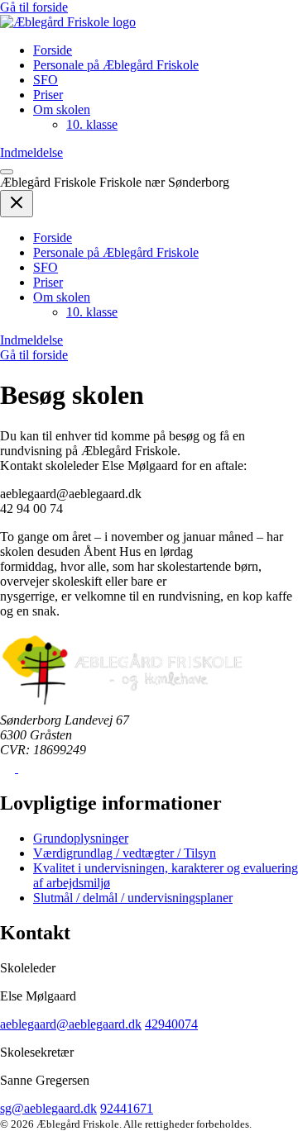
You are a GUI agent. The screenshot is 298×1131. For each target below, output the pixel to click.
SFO (45, 80)
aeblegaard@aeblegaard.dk (71, 1024)
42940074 (171, 1024)
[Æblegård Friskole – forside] (68, 22)
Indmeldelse (31, 152)
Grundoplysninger (80, 838)
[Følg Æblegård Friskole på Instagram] (25, 768)
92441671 (126, 1108)
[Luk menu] (16, 203)
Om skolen (61, 109)
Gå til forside (34, 7)
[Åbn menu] (6, 171)
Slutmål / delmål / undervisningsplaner (133, 898)
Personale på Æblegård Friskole (116, 65)
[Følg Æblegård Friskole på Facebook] (9, 768)
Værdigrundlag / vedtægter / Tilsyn (124, 853)
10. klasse (92, 124)
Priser (48, 95)
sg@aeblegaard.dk (48, 1108)
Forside (52, 50)
